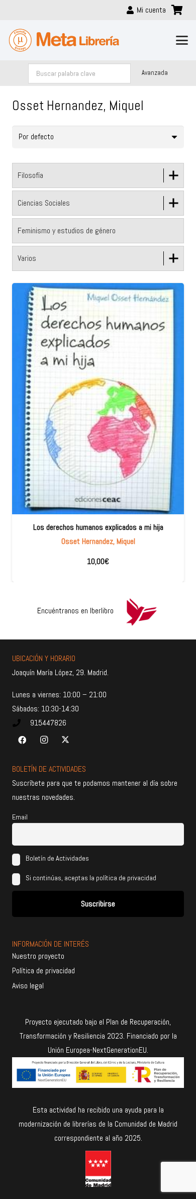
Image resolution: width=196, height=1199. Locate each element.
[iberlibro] (141, 610)
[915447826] (21, 723)
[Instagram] (44, 740)
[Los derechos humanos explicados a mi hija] (98, 398)
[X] (65, 740)
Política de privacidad (43, 970)
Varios (27, 258)
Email (20, 816)
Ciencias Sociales (44, 203)
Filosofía (30, 175)
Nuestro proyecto (38, 956)
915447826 (48, 722)
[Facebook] (22, 740)
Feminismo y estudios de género (67, 230)
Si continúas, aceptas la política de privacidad (91, 877)
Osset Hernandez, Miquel (98, 541)
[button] (181, 40)
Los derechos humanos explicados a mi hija (98, 527)
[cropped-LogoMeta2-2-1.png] (64, 40)
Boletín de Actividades (56, 858)
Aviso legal (28, 985)
